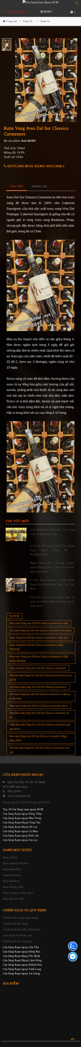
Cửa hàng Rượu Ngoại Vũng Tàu (21, 823)
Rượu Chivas (10, 858)
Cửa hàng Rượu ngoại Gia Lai (20, 840)
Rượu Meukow (11, 881)
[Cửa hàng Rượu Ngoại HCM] (40, 2)
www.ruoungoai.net (19, 796)
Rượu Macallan (12, 869)
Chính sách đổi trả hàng (17, 941)
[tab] (16, 186)
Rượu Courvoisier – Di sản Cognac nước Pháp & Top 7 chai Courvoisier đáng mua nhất (52, 567)
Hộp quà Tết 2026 (13, 899)
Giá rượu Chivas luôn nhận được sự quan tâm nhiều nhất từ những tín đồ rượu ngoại (52, 601)
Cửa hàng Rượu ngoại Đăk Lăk (21, 836)
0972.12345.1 (18, 12)
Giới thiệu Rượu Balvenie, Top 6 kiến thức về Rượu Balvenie (52, 532)
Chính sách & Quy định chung (20, 918)
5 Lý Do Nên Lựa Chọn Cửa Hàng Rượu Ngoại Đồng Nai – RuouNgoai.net (52, 550)
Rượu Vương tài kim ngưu (18, 893)
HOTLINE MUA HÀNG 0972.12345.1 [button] (35, 166)
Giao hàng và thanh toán (17, 935)
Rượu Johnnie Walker (15, 863)
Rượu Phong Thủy (13, 887)
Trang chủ (11, 21)
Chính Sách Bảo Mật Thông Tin (21, 930)
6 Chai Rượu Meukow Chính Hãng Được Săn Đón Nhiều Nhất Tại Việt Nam (52, 584)
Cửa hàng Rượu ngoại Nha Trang (22, 818)
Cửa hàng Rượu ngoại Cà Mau (20, 831)
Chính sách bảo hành (15, 924)
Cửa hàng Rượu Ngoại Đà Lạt (20, 827)
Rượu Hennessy (12, 875)
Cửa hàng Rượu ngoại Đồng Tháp (22, 814)
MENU (47, 12)
